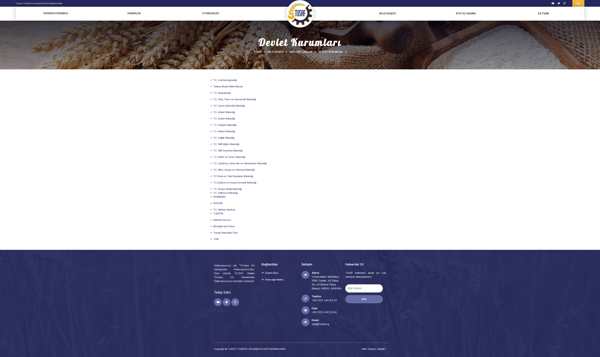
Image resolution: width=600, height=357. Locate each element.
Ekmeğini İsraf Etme (224, 226)
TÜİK (216, 239)
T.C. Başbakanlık (222, 92)
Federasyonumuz (55, 13)
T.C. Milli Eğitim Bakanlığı (226, 144)
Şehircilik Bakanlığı (235, 105)
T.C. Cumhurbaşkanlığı (225, 80)
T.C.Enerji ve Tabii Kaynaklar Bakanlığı (233, 176)
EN (578, 3)
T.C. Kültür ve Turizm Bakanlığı (229, 156)
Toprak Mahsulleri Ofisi (225, 232)
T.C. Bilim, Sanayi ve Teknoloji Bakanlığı (234, 169)
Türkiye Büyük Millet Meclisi (228, 86)
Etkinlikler (210, 13)
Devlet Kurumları (331, 51)
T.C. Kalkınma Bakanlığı (225, 192)
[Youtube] (553, 3)
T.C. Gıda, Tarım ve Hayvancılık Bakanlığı (234, 99)
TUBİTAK (218, 213)
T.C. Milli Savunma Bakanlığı (227, 150)
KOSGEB (217, 203)
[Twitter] (559, 3)
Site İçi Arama (466, 13)
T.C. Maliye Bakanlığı (224, 131)
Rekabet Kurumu (222, 219)
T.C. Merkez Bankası (224, 209)
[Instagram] (564, 3)
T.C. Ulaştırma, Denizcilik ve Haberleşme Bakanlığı (240, 163)
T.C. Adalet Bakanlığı (224, 112)
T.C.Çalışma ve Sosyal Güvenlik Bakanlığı (234, 182)
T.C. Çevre (219, 105)
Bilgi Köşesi (387, 13)
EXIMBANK (219, 196)
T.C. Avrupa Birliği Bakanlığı (227, 188)
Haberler (134, 13)
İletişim (543, 13)
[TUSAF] (300, 13)
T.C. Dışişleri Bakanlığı (224, 124)
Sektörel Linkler (301, 51)
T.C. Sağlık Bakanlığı (223, 137)
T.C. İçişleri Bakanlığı (224, 118)
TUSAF (258, 51)
